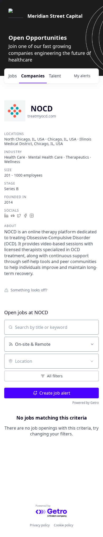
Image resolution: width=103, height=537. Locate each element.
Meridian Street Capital (54, 16)
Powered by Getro (85, 402)
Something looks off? (29, 289)
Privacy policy (40, 525)
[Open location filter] (92, 361)
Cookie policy (63, 525)
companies (33, 76)
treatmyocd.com (41, 116)
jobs (12, 76)
